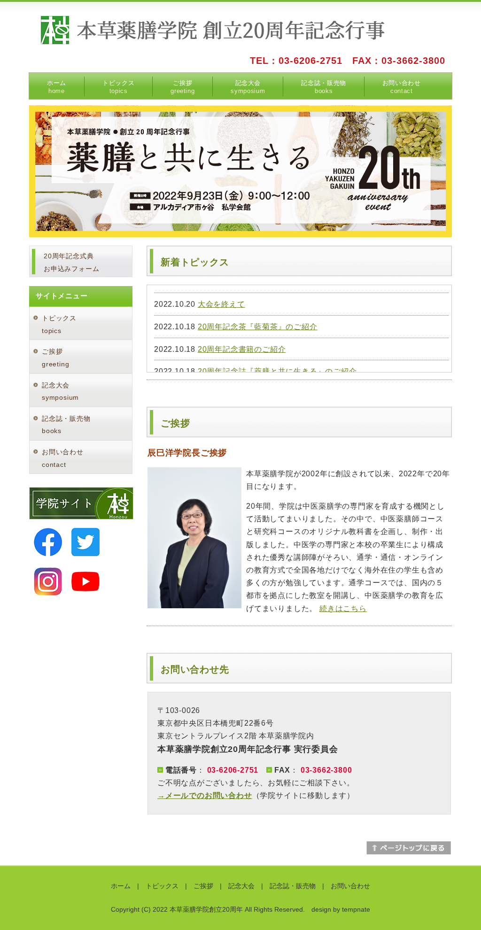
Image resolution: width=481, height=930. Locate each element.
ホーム (56, 86)
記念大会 (248, 86)
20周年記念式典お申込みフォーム (71, 262)
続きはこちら (343, 608)
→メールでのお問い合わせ (204, 795)
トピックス (118, 86)
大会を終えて (221, 304)
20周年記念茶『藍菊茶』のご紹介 (258, 327)
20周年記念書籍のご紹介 (242, 349)
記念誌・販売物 (323, 86)
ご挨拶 (182, 86)
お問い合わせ (401, 86)
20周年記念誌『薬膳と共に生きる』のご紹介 (277, 371)
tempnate (356, 909)
